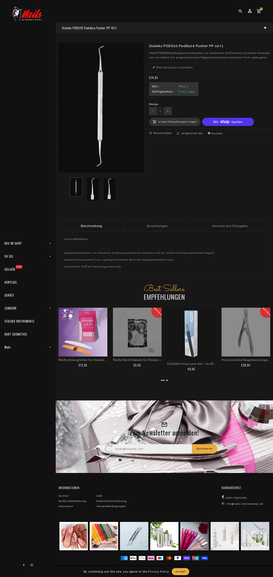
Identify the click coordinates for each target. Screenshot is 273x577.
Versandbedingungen (111, 506)
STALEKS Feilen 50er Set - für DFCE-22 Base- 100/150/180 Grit (191, 363)
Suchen (63, 495)
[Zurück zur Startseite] (265, 28)
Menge (153, 104)
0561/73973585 (236, 497)
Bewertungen (157, 226)
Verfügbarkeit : (163, 91)
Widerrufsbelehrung (72, 501)
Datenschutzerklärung (111, 501)
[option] (76, 187)
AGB (99, 495)
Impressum (65, 506)
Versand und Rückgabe (230, 226)
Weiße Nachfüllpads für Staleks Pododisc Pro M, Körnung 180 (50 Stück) (137, 360)
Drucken (217, 133)
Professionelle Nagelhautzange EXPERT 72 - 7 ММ (246, 360)
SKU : (156, 86)
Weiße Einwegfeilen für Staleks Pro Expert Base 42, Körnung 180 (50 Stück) (82, 360)
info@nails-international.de (245, 503)
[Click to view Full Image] (73, 536)
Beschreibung (91, 226)
